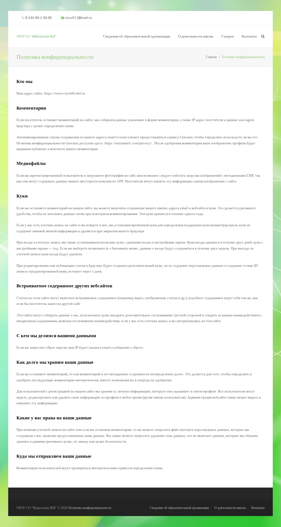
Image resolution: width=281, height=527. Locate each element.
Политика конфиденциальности (89, 508)
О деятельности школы (230, 508)
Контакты (258, 508)
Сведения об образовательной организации (179, 508)
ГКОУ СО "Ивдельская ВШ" (36, 36)
